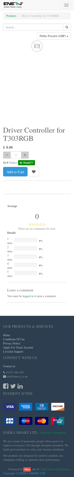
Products (11, 16)
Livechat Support (13, 351)
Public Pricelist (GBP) (53, 36)
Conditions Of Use (14, 339)
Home (6, 335)
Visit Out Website (52, 433)
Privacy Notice (11, 343)
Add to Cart (15, 171)
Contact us (9, 366)
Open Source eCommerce (55, 469)
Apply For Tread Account (18, 347)
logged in (28, 296)
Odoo (27, 469)
